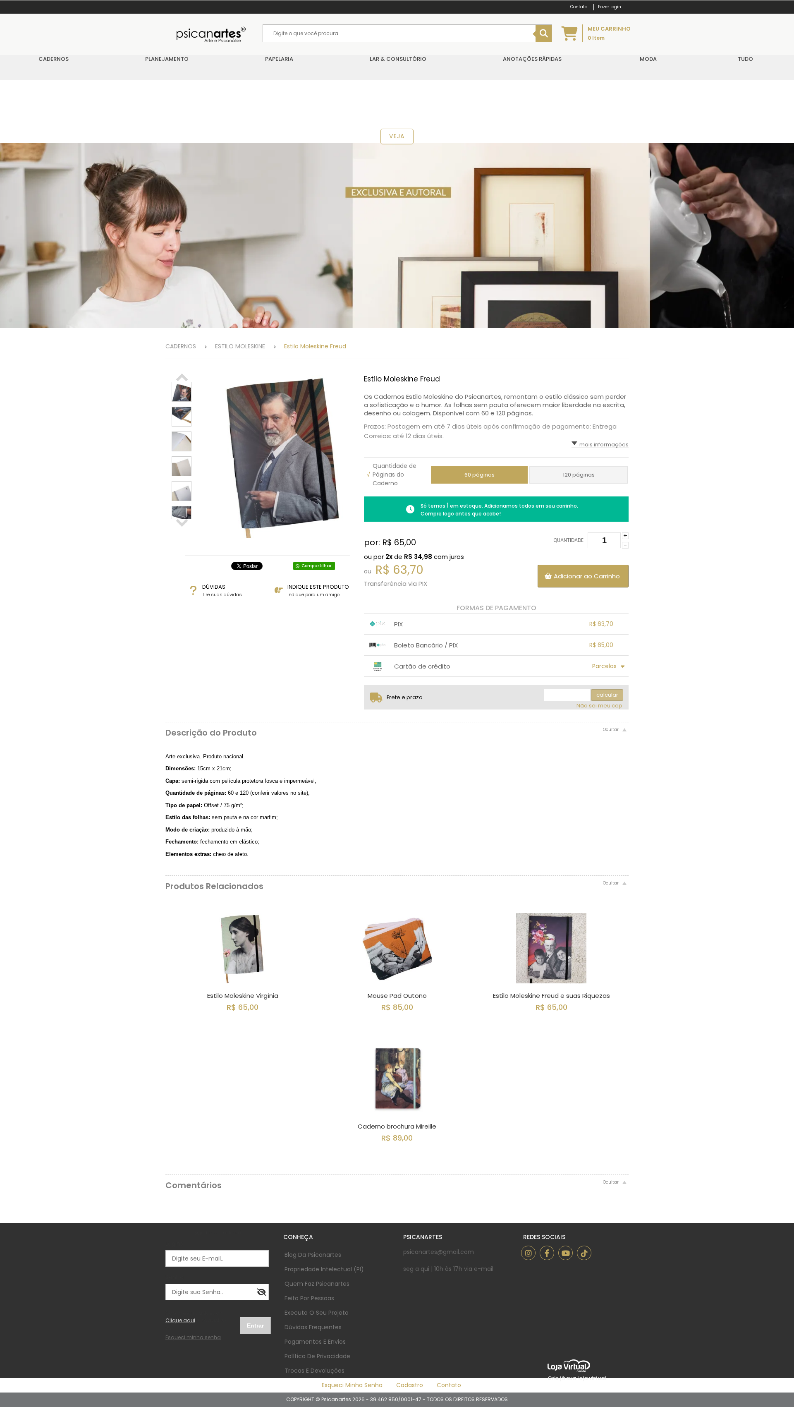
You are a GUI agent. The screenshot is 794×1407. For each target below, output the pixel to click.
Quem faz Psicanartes (317, 1284)
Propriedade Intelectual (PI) (324, 1269)
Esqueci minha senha (352, 1385)
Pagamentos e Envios (315, 1341)
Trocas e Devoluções (314, 1370)
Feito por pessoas (309, 1298)
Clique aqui (180, 1320)
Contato (449, 1385)
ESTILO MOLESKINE (240, 346)
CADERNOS (180, 346)
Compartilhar (316, 566)
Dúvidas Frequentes (313, 1327)
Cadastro (409, 1385)
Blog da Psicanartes (313, 1255)
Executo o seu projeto (317, 1313)
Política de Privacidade (317, 1356)
